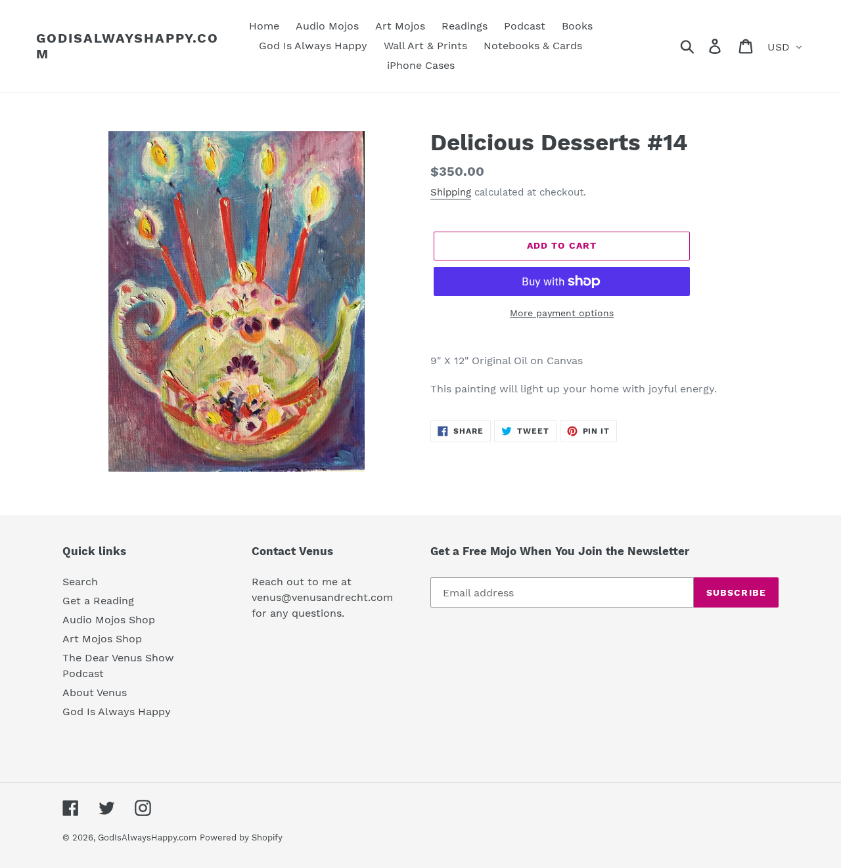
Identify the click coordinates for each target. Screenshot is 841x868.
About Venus (94, 692)
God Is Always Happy (116, 711)
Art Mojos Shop (102, 638)
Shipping (450, 192)
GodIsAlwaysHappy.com (127, 46)
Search (80, 581)
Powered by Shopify (241, 837)
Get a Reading (98, 600)
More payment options (562, 313)
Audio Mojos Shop (108, 619)
